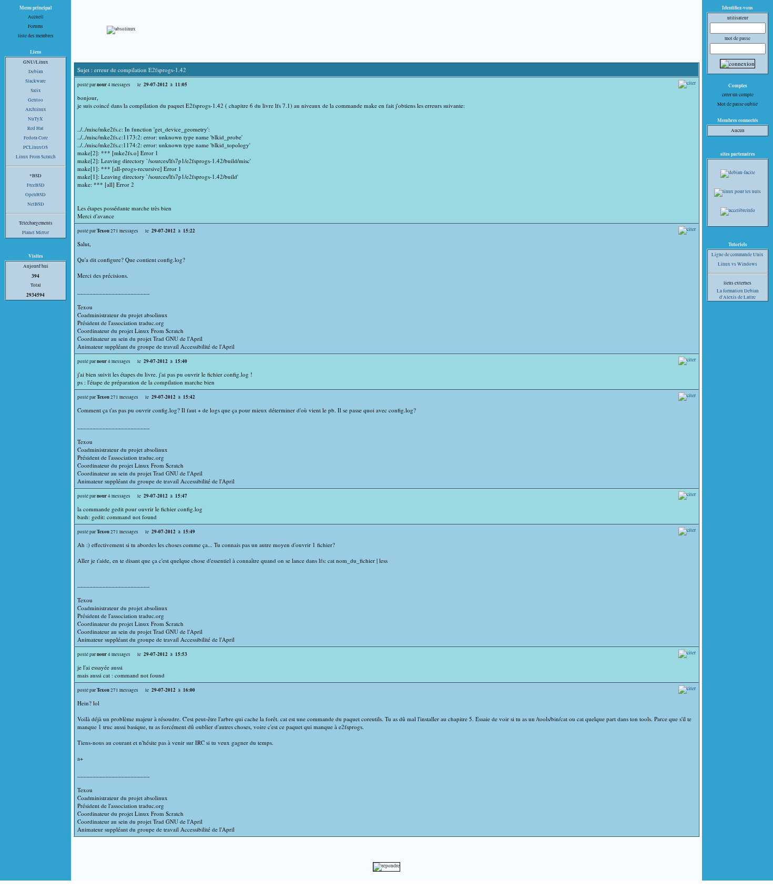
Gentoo (35, 100)
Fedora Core (36, 138)
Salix (35, 90)
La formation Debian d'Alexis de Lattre (738, 294)
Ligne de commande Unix (737, 254)
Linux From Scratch (36, 157)
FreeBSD (36, 185)
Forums (35, 26)
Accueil (36, 17)
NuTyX (35, 119)
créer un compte (738, 95)
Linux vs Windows (737, 264)
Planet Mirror (35, 232)
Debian (35, 71)
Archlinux (35, 109)
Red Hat (35, 128)
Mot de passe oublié (737, 104)
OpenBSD (35, 194)
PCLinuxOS (35, 147)
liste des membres (36, 36)
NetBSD (35, 204)
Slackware (35, 81)
